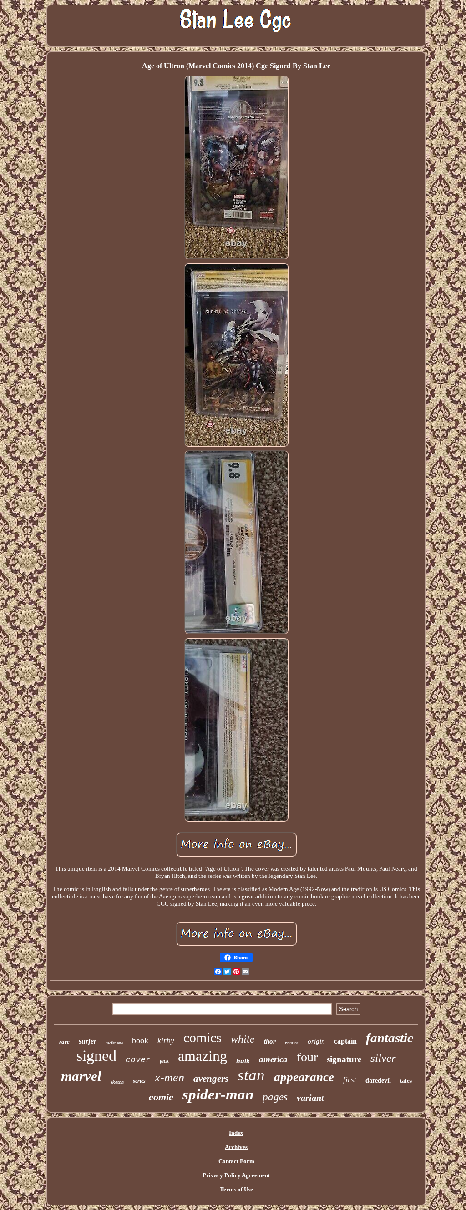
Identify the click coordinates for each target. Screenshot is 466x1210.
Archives (236, 1147)
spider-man (217, 1094)
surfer (87, 1041)
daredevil (378, 1080)
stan (251, 1075)
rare (64, 1041)
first (349, 1079)
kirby (165, 1040)
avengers (210, 1078)
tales (406, 1080)
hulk (243, 1060)
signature (344, 1059)
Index (236, 1132)
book (140, 1040)
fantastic (389, 1037)
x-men (169, 1077)
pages (275, 1097)
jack (164, 1061)
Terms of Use (236, 1189)
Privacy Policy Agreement (236, 1175)
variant (310, 1098)
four (307, 1057)
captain (345, 1041)
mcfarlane (114, 1042)
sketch (117, 1081)
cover (138, 1059)
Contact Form (236, 1161)
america (273, 1059)
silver (383, 1058)
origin (316, 1041)
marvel (81, 1076)
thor (270, 1041)
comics (202, 1037)
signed (96, 1055)
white (243, 1039)
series (139, 1081)
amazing (202, 1056)
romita (292, 1042)
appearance (304, 1077)
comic (161, 1097)
